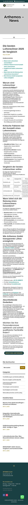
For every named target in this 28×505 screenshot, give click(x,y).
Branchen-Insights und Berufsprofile (12, 379)
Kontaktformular (16, 284)
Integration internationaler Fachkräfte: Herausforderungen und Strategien (13, 415)
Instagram (15, 292)
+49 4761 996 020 (9, 1)
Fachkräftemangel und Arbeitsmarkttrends (13, 377)
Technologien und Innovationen (11, 387)
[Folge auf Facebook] (4, 495)
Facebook (5, 294)
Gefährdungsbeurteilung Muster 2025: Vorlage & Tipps (13, 426)
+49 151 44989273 (18, 280)
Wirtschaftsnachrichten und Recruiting (12, 392)
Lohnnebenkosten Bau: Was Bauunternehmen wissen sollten (13, 437)
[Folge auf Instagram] (7, 495)
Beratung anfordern (14, 353)
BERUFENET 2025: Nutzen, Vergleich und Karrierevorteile (12, 447)
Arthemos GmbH (9, 247)
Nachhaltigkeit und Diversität (10, 389)
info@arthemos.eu (14, 282)
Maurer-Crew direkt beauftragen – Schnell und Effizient (14, 403)
